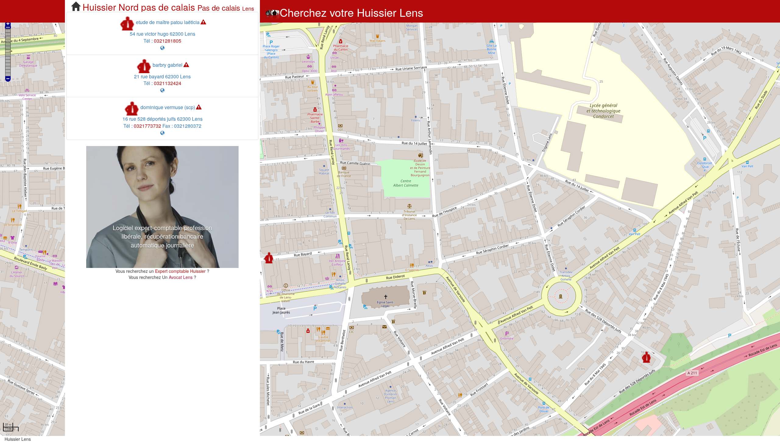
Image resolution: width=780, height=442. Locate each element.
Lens (248, 8)
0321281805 (167, 40)
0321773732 (147, 125)
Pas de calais (218, 7)
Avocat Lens (181, 277)
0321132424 (167, 83)
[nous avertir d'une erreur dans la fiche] (203, 22)
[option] (162, 207)
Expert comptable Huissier (180, 271)
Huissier (99, 6)
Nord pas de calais (157, 6)
